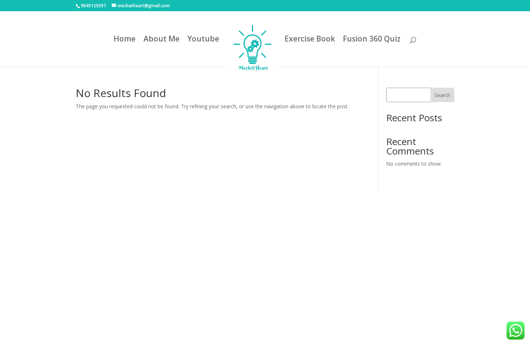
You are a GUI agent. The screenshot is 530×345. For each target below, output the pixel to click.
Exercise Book (309, 40)
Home (125, 40)
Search (442, 95)
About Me (161, 40)
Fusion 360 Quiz (372, 40)
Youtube (203, 40)
